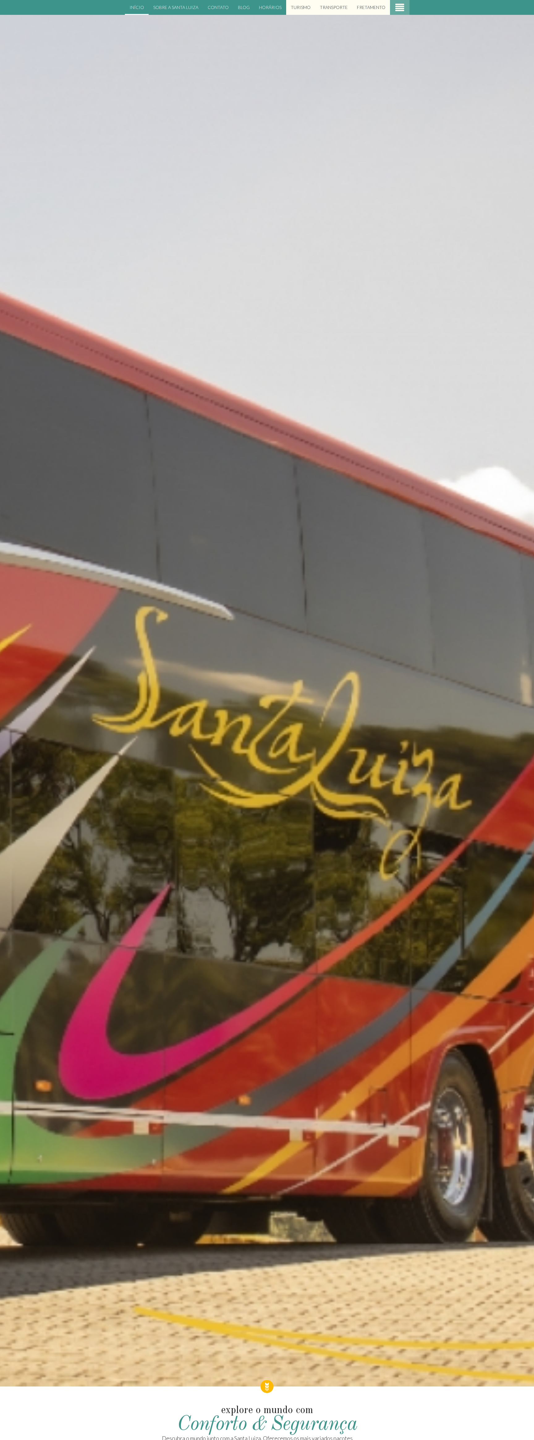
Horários (270, 7)
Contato (218, 7)
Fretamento (371, 7)
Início (136, 7)
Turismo (301, 7)
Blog (244, 7)
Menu (399, 7)
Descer (267, 1386)
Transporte (334, 7)
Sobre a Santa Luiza (175, 7)
